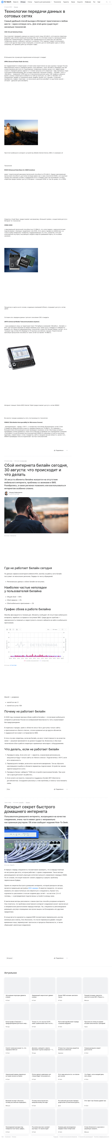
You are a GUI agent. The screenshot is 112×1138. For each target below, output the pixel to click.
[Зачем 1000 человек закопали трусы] (69, 989)
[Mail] (2, 2)
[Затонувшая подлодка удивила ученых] (16, 989)
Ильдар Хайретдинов (15, 492)
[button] (21, 132)
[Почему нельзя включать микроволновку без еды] (43, 1095)
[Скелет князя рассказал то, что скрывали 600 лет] (16, 1042)
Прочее (16, 7)
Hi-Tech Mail (23, 461)
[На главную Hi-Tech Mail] (7, 2)
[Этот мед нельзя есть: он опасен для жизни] (69, 1068)
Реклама (14, 1136)
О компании (8, 1136)
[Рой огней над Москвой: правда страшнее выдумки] (69, 1016)
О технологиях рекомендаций (85, 1136)
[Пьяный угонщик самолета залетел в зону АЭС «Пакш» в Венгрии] (95, 989)
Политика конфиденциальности (101, 1136)
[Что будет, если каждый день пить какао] (95, 1068)
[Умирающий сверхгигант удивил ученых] (43, 989)
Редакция (56, 1136)
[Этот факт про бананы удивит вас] (95, 1095)
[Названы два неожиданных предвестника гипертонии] (69, 1121)
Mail (3, 1136)
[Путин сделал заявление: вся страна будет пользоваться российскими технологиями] (43, 1068)
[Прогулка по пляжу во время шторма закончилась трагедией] (95, 1016)
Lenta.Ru (21, 802)
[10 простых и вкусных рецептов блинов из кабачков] (69, 1042)
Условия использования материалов (68, 1136)
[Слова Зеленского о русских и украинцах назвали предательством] (95, 1121)
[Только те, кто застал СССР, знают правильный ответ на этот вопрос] (43, 1016)
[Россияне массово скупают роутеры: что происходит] (43, 1121)
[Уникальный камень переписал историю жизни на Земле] (16, 1068)
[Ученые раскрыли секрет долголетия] (95, 1042)
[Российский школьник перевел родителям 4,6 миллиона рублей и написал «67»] (69, 1095)
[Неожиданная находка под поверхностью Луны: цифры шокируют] (16, 1121)
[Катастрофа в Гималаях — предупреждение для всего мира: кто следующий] (16, 1016)
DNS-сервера (33, 888)
